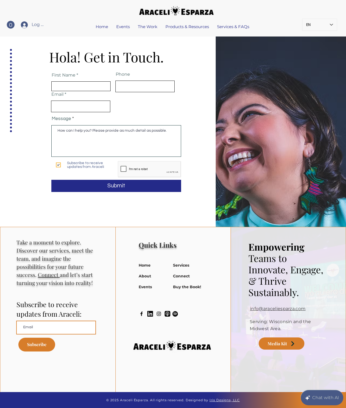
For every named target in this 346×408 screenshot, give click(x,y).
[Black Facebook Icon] (141, 314)
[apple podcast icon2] (167, 314)
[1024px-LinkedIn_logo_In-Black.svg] (150, 314)
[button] (11, 25)
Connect (49, 274)
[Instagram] (159, 314)
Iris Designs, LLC (224, 400)
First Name (63, 75)
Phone (123, 74)
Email (57, 94)
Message (61, 119)
